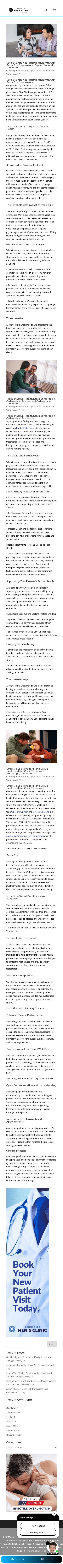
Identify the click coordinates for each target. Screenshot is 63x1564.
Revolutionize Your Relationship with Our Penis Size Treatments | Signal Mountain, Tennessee (30, 65)
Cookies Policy (15, 1547)
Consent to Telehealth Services (15, 1544)
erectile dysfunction (19, 811)
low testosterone (24, 428)
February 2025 (13, 1412)
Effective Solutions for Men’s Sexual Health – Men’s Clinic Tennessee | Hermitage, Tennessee (27, 771)
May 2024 (11, 1421)
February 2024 (13, 1430)
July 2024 (10, 1417)
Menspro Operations (19, 70)
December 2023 (14, 1435)
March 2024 (12, 1426)
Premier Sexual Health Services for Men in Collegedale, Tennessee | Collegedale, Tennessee (31, 401)
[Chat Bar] (31, 1559)
